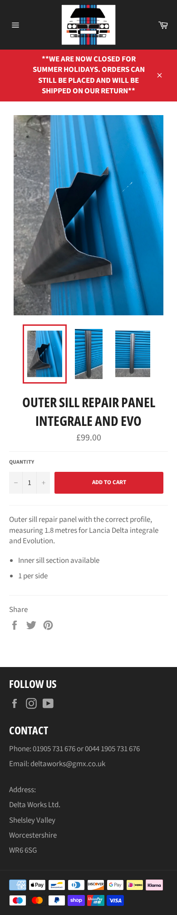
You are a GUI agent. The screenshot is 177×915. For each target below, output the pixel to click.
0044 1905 (101, 748)
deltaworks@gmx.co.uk (67, 763)
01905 (42, 748)
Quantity (21, 462)
